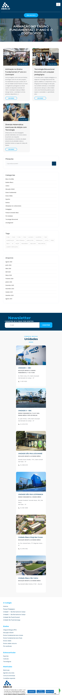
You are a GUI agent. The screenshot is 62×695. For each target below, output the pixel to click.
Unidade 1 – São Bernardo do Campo (14, 612)
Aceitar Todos (50, 691)
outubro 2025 (9, 292)
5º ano (19, 237)
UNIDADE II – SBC (25, 411)
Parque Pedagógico (9, 609)
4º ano (13, 237)
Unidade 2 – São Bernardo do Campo (14, 614)
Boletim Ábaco (9, 182)
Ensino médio (7, 641)
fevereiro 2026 (9, 278)
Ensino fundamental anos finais (12, 638)
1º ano (45, 237)
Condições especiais (9, 678)
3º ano (8, 237)
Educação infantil (8, 632)
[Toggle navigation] (58, 4)
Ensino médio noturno (10, 643)
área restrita (31, 15)
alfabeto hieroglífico (12, 247)
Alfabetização (10, 240)
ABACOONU (33, 243)
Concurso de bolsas (9, 675)
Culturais (6, 659)
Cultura (7, 186)
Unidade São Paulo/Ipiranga (11, 620)
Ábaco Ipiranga (20, 240)
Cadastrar (46, 325)
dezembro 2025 (9, 285)
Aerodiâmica (24, 243)
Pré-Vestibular (9, 216)
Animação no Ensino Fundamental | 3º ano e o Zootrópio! (15, 72)
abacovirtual (41, 243)
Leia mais (11, 98)
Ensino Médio (9, 196)
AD (12, 243)
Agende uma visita (8, 673)
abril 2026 (8, 272)
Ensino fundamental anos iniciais (13, 635)
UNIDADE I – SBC (24, 368)
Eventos (7, 202)
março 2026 (8, 275)
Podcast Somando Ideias (12, 212)
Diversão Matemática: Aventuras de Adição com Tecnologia (16, 127)
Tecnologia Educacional (11, 219)
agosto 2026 (8, 262)
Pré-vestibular (7, 646)
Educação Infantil (9, 189)
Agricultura (30, 240)
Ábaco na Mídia (9, 179)
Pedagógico (8, 209)
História (5, 606)
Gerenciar (31, 691)
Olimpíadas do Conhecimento (13, 206)
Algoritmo (38, 237)
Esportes (7, 199)
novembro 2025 (9, 288)
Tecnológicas (7, 661)
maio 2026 (8, 268)
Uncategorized (9, 222)
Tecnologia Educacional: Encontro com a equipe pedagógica (44, 72)
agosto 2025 (8, 298)
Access (47, 240)
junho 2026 (8, 265)
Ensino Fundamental (10, 192)
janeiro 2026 (8, 282)
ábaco (8, 243)
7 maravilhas (39, 240)
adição (17, 243)
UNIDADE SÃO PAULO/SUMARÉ (30, 453)
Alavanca (30, 237)
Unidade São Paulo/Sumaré (11, 617)
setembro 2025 (9, 295)
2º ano (24, 237)
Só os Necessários (40, 691)
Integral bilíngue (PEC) (10, 630)
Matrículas (6, 670)
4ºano (52, 240)
